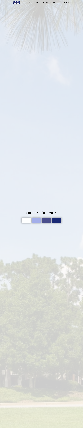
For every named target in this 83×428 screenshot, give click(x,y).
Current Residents (56, 220)
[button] (69, 2)
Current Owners (46, 220)
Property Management (26, 220)
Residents (37, 2)
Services (29, 2)
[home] (16, 2)
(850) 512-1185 (66, 2)
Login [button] (54, 2)
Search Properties (36, 220)
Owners (33, 2)
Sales (40, 2)
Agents (43, 2)
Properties (47, 2)
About (51, 2)
